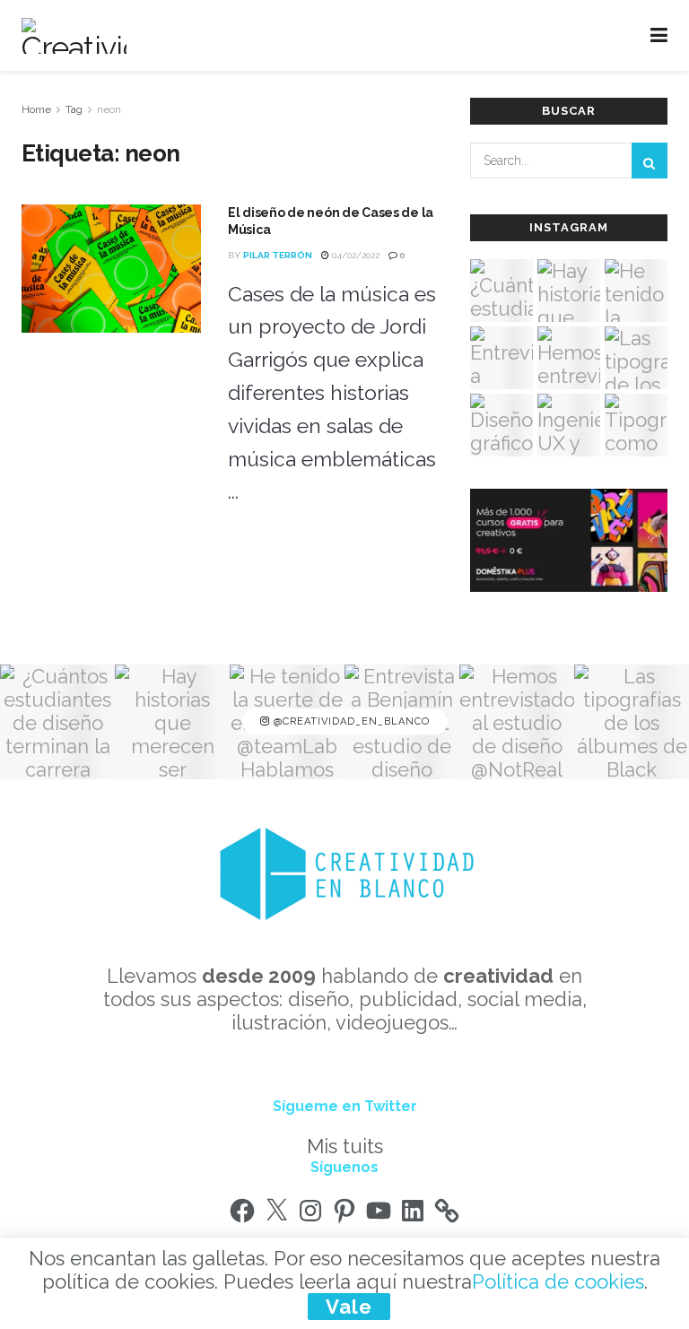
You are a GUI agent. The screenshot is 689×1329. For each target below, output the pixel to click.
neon (109, 109)
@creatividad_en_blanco (350, 721)
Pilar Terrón (277, 255)
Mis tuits (345, 1146)
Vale (349, 1306)
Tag (74, 109)
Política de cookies (558, 1281)
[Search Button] (649, 160)
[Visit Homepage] (74, 36)
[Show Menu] (658, 35)
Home (36, 109)
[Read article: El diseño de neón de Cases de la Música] (111, 268)
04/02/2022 (354, 255)
